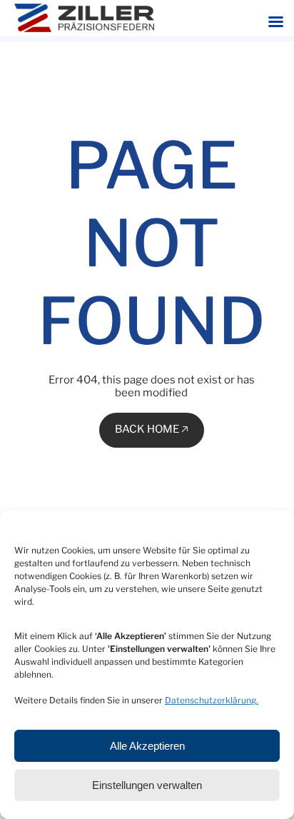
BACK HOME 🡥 (151, 429)
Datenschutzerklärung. (211, 700)
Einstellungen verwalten (147, 785)
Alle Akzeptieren (147, 746)
